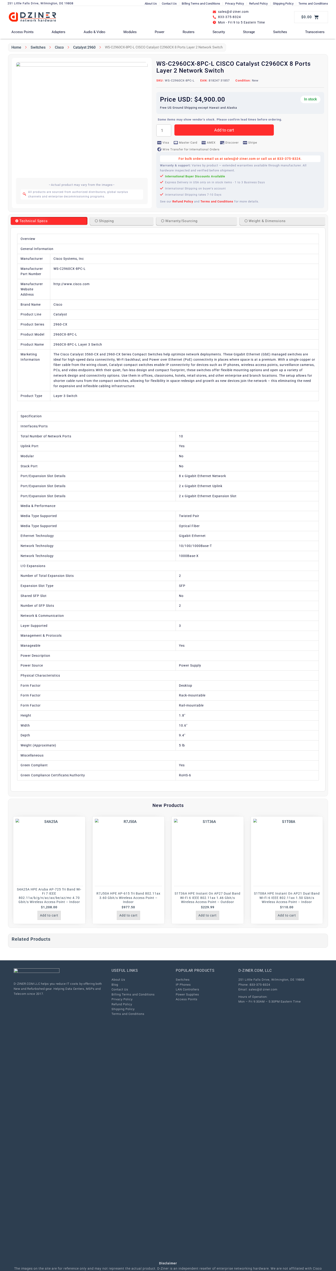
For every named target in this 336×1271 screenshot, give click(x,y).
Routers (189, 32)
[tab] (49, 221)
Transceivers (315, 32)
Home (16, 47)
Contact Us (169, 3)
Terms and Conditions (313, 3)
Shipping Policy (283, 3)
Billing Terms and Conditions (201, 3)
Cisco (59, 47)
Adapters (58, 32)
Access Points (22, 32)
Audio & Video (94, 32)
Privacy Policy (234, 3)
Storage (249, 32)
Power (159, 32)
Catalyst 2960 (84, 47)
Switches (280, 32)
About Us (151, 3)
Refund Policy (258, 3)
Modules (130, 32)
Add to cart (224, 130)
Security (219, 32)
